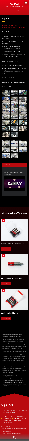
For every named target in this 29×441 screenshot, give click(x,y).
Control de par (5, 382)
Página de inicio (8, 416)
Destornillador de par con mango (16, 382)
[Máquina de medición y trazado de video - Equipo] (6, 144)
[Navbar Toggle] (26, 3)
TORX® (4, 384)
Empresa (20, 416)
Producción (14, 11)
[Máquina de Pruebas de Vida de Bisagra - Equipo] (23, 149)
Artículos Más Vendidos (14, 212)
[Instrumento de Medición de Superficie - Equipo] (14, 155)
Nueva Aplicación (20, 418)
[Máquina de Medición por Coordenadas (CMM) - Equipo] (23, 144)
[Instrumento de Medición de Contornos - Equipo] (6, 149)
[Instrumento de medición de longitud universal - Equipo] (14, 144)
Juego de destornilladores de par (9, 378)
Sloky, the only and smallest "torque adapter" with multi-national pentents (14, 429)
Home (9, 11)
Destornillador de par (7, 377)
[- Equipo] (6, 93)
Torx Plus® (14, 384)
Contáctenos (9, 385)
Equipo (19, 11)
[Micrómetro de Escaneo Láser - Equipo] (14, 149)
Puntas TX (9, 384)
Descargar (18, 420)
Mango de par (21, 378)
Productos (7, 418)
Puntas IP (20, 384)
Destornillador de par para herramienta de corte (12, 380)
